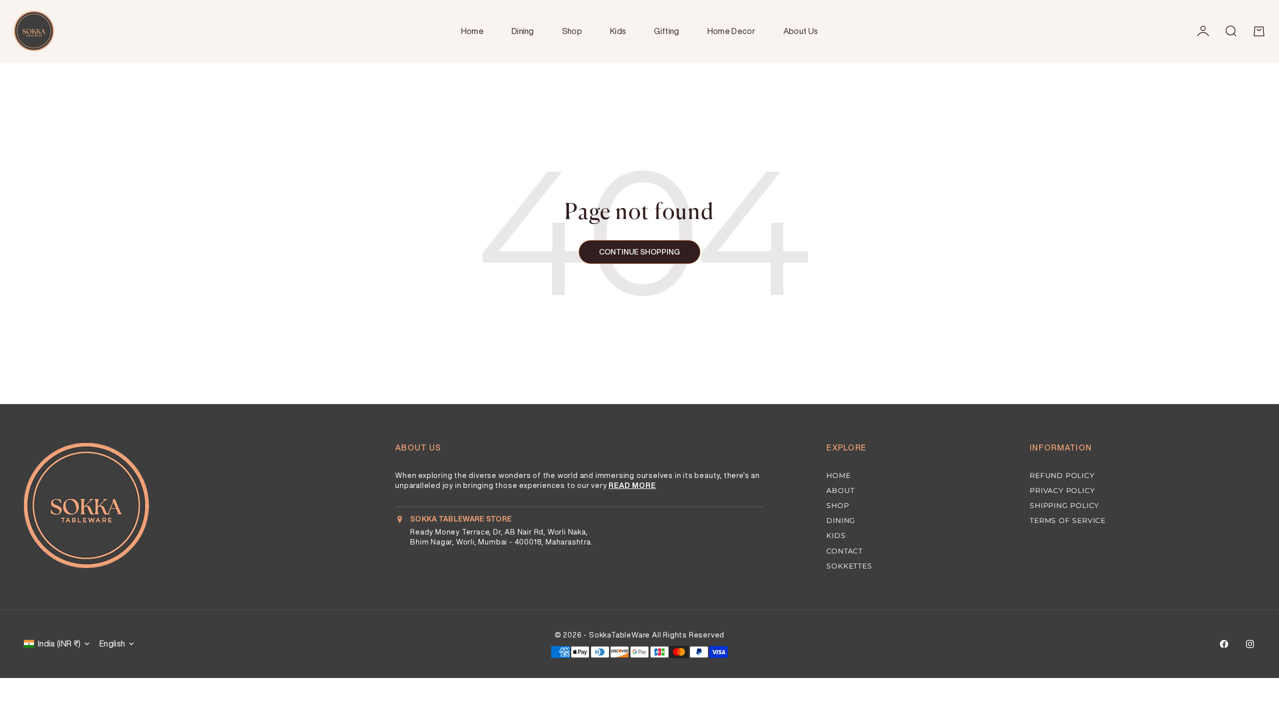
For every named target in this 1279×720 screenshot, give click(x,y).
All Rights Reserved (688, 634)
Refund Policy (1062, 475)
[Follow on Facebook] (1224, 644)
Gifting (666, 31)
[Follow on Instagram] (1250, 644)
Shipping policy (1064, 505)
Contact (844, 551)
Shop (572, 31)
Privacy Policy (1062, 490)
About (840, 490)
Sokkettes (849, 566)
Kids (618, 31)
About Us (800, 31)
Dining (523, 31)
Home (472, 31)
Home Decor (731, 31)
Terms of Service (1068, 520)
